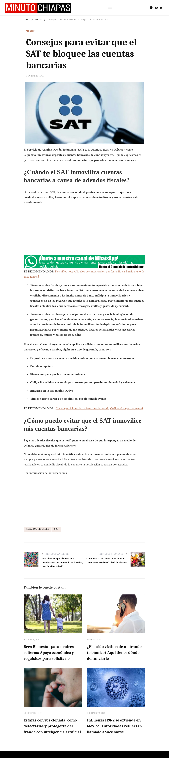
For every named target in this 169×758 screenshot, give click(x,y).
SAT (56, 529)
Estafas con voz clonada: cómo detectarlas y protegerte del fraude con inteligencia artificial (52, 726)
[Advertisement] (84, 231)
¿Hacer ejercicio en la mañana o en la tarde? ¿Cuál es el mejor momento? (99, 408)
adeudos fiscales (37, 529)
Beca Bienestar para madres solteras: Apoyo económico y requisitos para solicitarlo (49, 652)
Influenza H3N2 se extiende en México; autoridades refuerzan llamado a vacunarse (114, 726)
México (30, 31)
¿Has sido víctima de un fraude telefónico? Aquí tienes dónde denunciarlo (114, 652)
